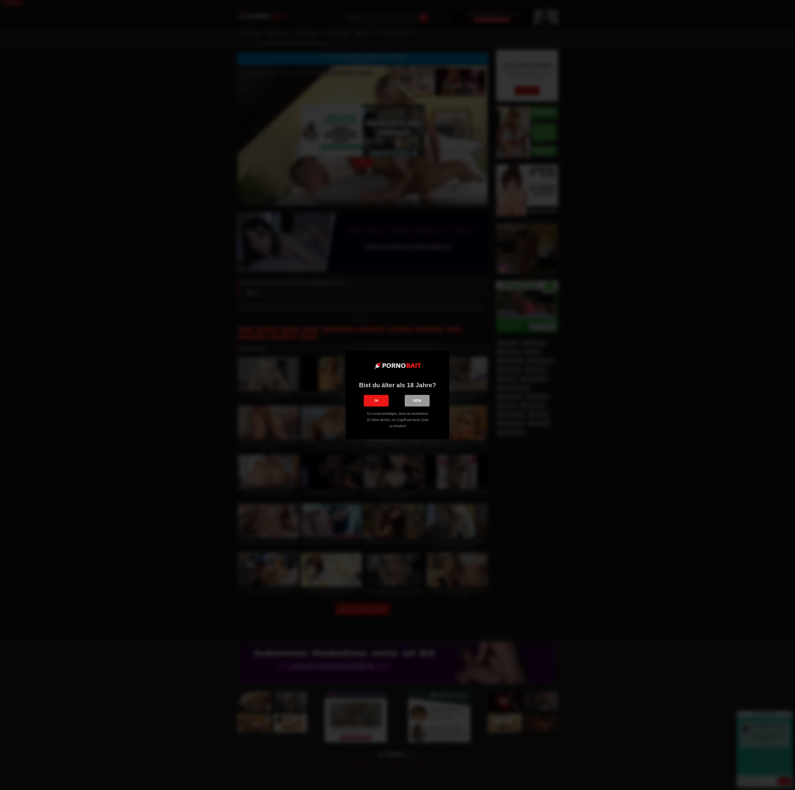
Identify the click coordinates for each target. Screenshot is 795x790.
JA (376, 400)
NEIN (417, 400)
